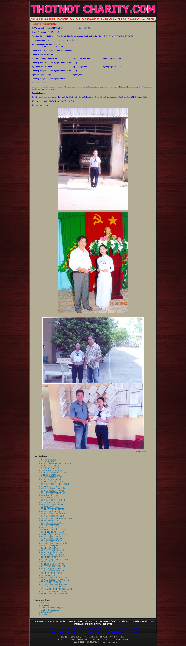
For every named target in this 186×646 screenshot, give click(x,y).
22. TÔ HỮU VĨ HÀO (50, 507)
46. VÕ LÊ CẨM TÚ (49, 562)
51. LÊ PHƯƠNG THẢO (51, 573)
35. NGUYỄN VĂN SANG (52, 536)
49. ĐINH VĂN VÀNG (51, 568)
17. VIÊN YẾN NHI (49, 495)
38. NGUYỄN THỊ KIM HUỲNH (55, 543)
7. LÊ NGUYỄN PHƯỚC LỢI (53, 473)
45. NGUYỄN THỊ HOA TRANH (55, 559)
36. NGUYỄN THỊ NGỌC (52, 539)
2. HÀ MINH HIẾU (49, 461)
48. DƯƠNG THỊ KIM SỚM (53, 566)
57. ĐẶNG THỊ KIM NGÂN (53, 587)
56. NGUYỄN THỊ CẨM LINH (54, 584)
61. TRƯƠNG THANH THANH (54, 593)
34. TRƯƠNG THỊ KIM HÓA (53, 534)
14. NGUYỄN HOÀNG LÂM (53, 489)
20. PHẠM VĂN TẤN (50, 502)
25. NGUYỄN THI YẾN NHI (53, 514)
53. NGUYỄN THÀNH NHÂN (54, 578)
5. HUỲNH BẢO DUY (50, 468)
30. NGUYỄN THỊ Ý (50, 525)
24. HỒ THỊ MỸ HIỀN (50, 511)
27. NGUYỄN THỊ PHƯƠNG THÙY (56, 518)
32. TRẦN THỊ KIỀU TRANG (54, 530)
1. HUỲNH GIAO (48, 459)
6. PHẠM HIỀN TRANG (51, 470)
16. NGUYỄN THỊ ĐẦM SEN (53, 493)
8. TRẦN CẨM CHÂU (50, 475)
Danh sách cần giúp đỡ (50, 610)
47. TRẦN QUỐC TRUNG (52, 564)
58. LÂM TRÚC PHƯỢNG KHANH (56, 589)
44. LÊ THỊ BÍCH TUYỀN (52, 557)
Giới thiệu (45, 603)
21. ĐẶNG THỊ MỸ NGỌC (52, 504)
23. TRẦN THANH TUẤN (52, 509)
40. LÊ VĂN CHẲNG (50, 548)
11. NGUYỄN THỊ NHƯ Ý (52, 482)
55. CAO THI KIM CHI (51, 582)
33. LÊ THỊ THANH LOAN (53, 532)
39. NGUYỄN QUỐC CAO (52, 546)
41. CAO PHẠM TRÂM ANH (53, 550)
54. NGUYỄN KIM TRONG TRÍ (55, 580)
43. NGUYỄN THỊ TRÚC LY (53, 555)
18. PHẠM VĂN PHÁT (51, 498)
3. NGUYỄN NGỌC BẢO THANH (56, 463)
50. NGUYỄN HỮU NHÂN (52, 571)
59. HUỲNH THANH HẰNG (53, 591)
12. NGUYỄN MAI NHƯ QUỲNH (55, 484)
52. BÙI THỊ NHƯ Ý (49, 575)
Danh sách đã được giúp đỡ (52, 608)
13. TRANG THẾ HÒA (51, 486)
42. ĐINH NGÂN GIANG (52, 552)
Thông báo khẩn (47, 612)
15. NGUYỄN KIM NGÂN (52, 491)
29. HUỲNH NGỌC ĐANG (53, 523)
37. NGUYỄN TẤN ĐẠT (51, 541)
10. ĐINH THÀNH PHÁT (52, 479)
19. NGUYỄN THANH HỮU (53, 500)
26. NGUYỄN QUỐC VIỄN (53, 516)
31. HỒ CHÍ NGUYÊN (50, 527)
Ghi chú (44, 614)
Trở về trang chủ (142, 451)
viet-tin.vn (112, 642)
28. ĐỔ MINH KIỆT (49, 520)
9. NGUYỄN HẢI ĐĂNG (52, 477)
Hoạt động (45, 605)
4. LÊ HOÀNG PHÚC (50, 466)
